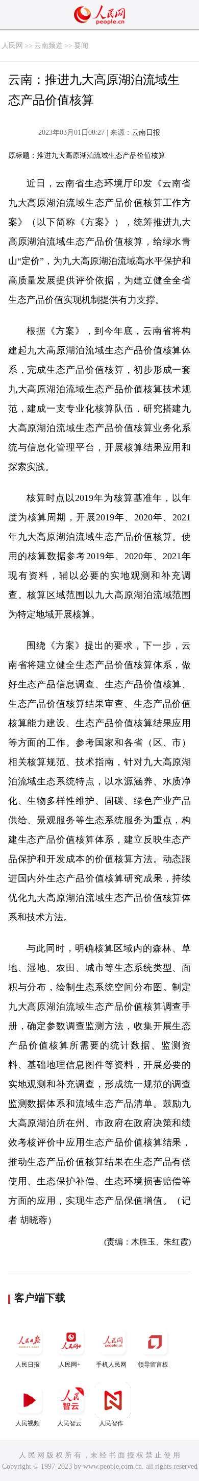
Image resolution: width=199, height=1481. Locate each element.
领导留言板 (153, 1364)
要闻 (81, 46)
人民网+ (70, 1364)
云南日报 (146, 132)
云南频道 (48, 46)
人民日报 (27, 1364)
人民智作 (111, 1423)
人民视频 (27, 1423)
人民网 (12, 46)
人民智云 (69, 1423)
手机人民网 (111, 1364)
